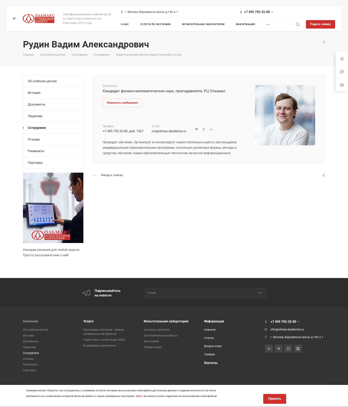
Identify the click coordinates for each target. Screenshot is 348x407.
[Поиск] (297, 24)
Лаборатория (153, 347)
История (34, 93)
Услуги (88, 321)
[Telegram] (279, 349)
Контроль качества (157, 329)
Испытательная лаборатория (166, 321)
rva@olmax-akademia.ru (169, 131)
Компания (30, 321)
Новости (209, 329)
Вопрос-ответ (213, 346)
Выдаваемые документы (99, 345)
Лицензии (35, 116)
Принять (274, 399)
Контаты (211, 363)
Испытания (151, 341)
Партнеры (35, 163)
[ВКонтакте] (269, 349)
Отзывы (34, 139)
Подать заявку (320, 24)
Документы (36, 104)
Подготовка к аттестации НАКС (104, 339)
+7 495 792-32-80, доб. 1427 (123, 131)
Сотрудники (37, 128)
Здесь (139, 396)
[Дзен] (298, 349)
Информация (214, 321)
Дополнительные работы (160, 335)
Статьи (209, 337)
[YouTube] (288, 349)
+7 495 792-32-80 (257, 12)
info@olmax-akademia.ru (287, 329)
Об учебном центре (42, 81)
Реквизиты (36, 151)
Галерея (209, 354)
